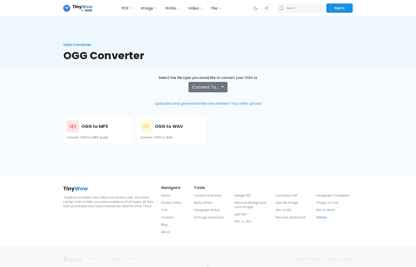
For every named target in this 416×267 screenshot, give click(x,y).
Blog (164, 224)
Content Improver (207, 195)
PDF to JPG (243, 221)
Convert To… (206, 87)
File (214, 8)
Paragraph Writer (207, 210)
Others (321, 217)
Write (170, 8)
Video (193, 8)
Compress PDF (286, 195)
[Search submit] (281, 8)
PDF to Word (325, 210)
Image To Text (327, 202)
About (165, 232)
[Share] (266, 8)
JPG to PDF (283, 210)
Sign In (339, 8)
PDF (125, 8)
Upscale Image (286, 202)
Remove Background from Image (250, 204)
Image (147, 8)
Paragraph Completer (333, 195)
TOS (164, 210)
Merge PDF (243, 195)
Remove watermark (290, 217)
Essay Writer (203, 202)
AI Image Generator (209, 217)
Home (165, 195)
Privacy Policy (171, 202)
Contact (167, 217)
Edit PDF (241, 214)
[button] (255, 8)
